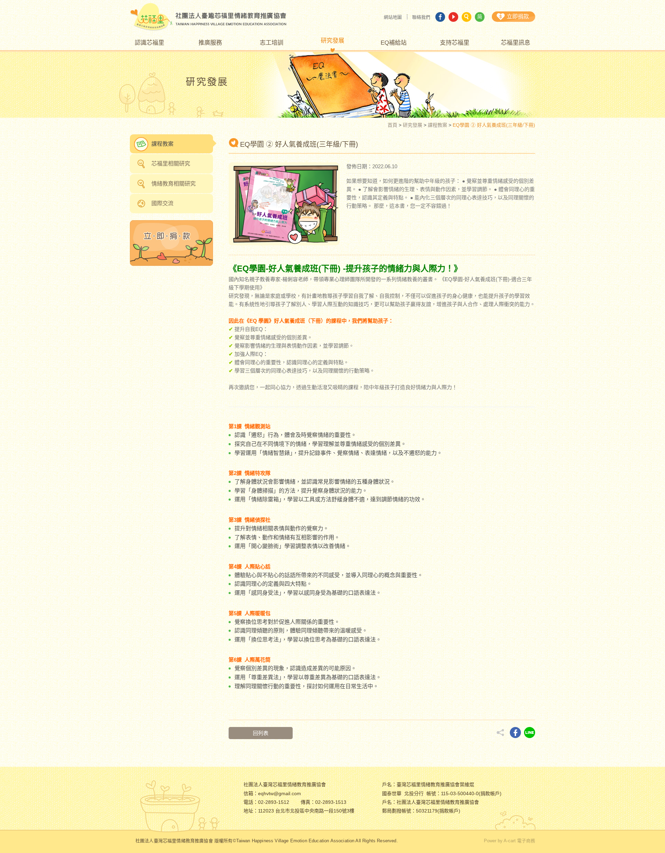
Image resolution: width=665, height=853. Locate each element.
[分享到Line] (529, 732)
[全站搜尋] (466, 17)
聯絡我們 (421, 17)
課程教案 (437, 125)
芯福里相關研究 (170, 164)
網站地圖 (393, 17)
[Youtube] (453, 17)
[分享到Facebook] (515, 732)
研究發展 (412, 125)
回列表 (260, 733)
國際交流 (162, 203)
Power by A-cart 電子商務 (509, 840)
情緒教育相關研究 (173, 184)
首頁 (392, 125)
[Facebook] (440, 17)
